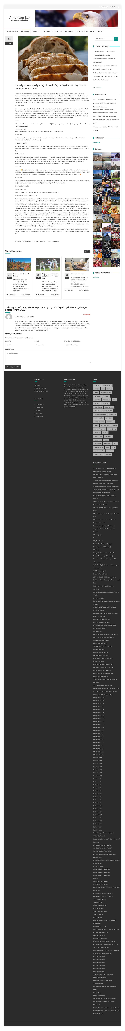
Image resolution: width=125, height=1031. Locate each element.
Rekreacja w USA (98, 649)
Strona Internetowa (72, 341)
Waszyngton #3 (98, 748)
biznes (97, 389)
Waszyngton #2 (98, 751)
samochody (98, 436)
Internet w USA (98, 908)
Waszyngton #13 (98, 718)
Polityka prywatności (85, 31)
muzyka (97, 410)
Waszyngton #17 (98, 706)
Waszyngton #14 (98, 715)
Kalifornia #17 (97, 785)
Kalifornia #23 (97, 767)
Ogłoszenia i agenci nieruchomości (104, 941)
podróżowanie (99, 421)
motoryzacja (109, 407)
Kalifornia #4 (97, 824)
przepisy (97, 432)
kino (114, 399)
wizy (113, 447)
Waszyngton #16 (98, 709)
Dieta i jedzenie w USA (100, 655)
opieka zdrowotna (100, 414)
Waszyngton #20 (98, 697)
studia (106, 440)
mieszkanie (98, 407)
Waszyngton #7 (98, 736)
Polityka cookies (40, 388)
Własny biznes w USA (100, 905)
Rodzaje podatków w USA (101, 619)
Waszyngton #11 (98, 724)
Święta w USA (97, 631)
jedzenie (97, 399)
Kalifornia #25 (97, 760)
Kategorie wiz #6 (99, 956)
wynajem (110, 451)
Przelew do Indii (77, 274)
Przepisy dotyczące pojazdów (103, 893)
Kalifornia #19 (97, 779)
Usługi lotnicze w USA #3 (101, 869)
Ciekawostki (48, 31)
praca (96, 425)
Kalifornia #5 (97, 821)
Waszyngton (99, 447)
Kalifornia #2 (97, 830)
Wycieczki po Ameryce (100, 884)
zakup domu (98, 454)
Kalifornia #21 (97, 772)
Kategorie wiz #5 (99, 959)
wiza (107, 447)
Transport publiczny (99, 899)
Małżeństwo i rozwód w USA (107, 99)
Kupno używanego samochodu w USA (105, 634)
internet (106, 396)
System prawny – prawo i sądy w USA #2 (106, 1008)
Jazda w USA (97, 902)
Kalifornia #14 (97, 794)
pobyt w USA (99, 418)
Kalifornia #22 (97, 770)
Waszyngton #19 (98, 700)
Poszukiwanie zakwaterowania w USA (105, 944)
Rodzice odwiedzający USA (102, 622)
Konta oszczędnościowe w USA (103, 637)
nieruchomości (107, 410)
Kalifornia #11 (97, 803)
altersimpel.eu (97, 88)
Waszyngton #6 (98, 739)
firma (96, 392)
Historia (96, 550)
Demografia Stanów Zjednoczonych (104, 854)
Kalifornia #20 (97, 776)
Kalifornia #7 (97, 815)
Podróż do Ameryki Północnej (103, 556)
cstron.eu (96, 277)
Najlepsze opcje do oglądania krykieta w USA (51, 276)
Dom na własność (99, 935)
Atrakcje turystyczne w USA (102, 848)
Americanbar (55, 241)
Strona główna (11, 31)
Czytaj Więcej (26, 294)
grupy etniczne (106, 392)
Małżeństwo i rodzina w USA (102, 658)
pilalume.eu (96, 142)
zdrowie (108, 454)
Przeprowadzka (98, 866)
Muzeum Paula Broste (100, 574)
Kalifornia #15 (97, 791)
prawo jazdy (112, 429)
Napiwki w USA (98, 1013)
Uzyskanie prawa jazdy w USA (103, 896)
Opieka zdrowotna (99, 926)
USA (115, 443)
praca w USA (105, 425)
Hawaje (95, 532)
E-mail (37, 341)
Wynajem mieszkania (100, 938)
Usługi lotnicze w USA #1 (101, 875)
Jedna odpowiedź (41, 241)
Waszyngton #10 (98, 727)
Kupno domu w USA (99, 643)
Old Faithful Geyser (99, 571)
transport (98, 443)
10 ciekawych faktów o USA (102, 685)
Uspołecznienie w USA (100, 652)
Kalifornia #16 (97, 788)
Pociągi (95, 878)
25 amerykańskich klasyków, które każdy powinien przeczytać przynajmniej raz (106, 580)
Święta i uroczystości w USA (102, 646)
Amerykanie (107, 385)
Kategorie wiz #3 (99, 965)
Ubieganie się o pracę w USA (102, 851)
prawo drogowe (100, 429)
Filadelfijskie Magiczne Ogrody (103, 664)
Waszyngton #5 (98, 742)
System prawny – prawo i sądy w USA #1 (106, 1010)
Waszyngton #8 (98, 733)
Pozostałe (69, 31)
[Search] (116, 39)
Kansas (95, 538)
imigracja (97, 396)
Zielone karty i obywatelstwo (103, 974)
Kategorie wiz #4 (99, 962)
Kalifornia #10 (97, 806)
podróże (108, 418)
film (103, 389)
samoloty (98, 440)
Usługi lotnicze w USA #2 (101, 872)
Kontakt (112, 7)
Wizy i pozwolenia (99, 995)
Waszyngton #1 (98, 754)
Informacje (25, 31)
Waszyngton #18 (98, 703)
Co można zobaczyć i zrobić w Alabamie (106, 688)
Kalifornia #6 (97, 818)
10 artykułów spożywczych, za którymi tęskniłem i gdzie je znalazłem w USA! (106, 119)
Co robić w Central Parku (101, 80)
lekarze (97, 403)
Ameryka (97, 385)
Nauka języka (97, 917)
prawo (115, 425)
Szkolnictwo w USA (99, 628)
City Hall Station (98, 541)
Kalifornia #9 (97, 809)
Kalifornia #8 (97, 812)
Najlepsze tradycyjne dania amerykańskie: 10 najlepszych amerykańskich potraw (103, 673)
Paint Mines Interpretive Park (102, 544)
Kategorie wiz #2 (99, 968)
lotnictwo (106, 403)
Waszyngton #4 (98, 745)
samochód (108, 436)
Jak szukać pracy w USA (101, 947)
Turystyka (36, 31)
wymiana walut (99, 451)
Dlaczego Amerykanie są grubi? (103, 667)
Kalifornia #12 (97, 800)
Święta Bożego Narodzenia (102, 845)
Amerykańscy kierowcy (100, 881)
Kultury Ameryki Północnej (102, 547)
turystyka (107, 443)
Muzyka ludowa (98, 661)
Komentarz (9, 349)
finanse (109, 389)
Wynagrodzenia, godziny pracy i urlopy (105, 112)
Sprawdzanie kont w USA (101, 640)
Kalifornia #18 (97, 782)
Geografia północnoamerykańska (104, 553)
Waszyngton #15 (98, 712)
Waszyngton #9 (98, 730)
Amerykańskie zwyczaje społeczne (104, 998)
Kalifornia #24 (97, 763)
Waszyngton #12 (98, 721)
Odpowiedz (86, 314)
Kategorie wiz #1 (99, 971)
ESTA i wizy (97, 992)
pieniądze (113, 414)
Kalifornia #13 (97, 797)
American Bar (103, 7)
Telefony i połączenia (100, 911)
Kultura (59, 31)
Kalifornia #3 (97, 827)
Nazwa (8, 341)
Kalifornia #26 (97, 757)
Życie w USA (97, 857)
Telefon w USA (98, 914)
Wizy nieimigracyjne (99, 977)
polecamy (110, 421)
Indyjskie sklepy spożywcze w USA (104, 625)
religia (105, 432)
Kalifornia (106, 399)
